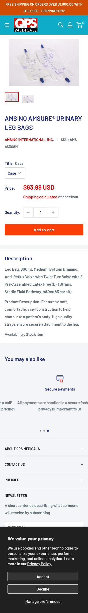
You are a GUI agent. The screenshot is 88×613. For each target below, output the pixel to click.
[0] (79, 25)
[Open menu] (7, 25)
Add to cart (44, 229)
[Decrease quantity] (28, 212)
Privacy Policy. (39, 563)
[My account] (70, 24)
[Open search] (60, 24)
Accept (43, 576)
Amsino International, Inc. (29, 139)
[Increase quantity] (53, 212)
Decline (42, 589)
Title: (14, 163)
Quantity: (12, 212)
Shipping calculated (40, 196)
